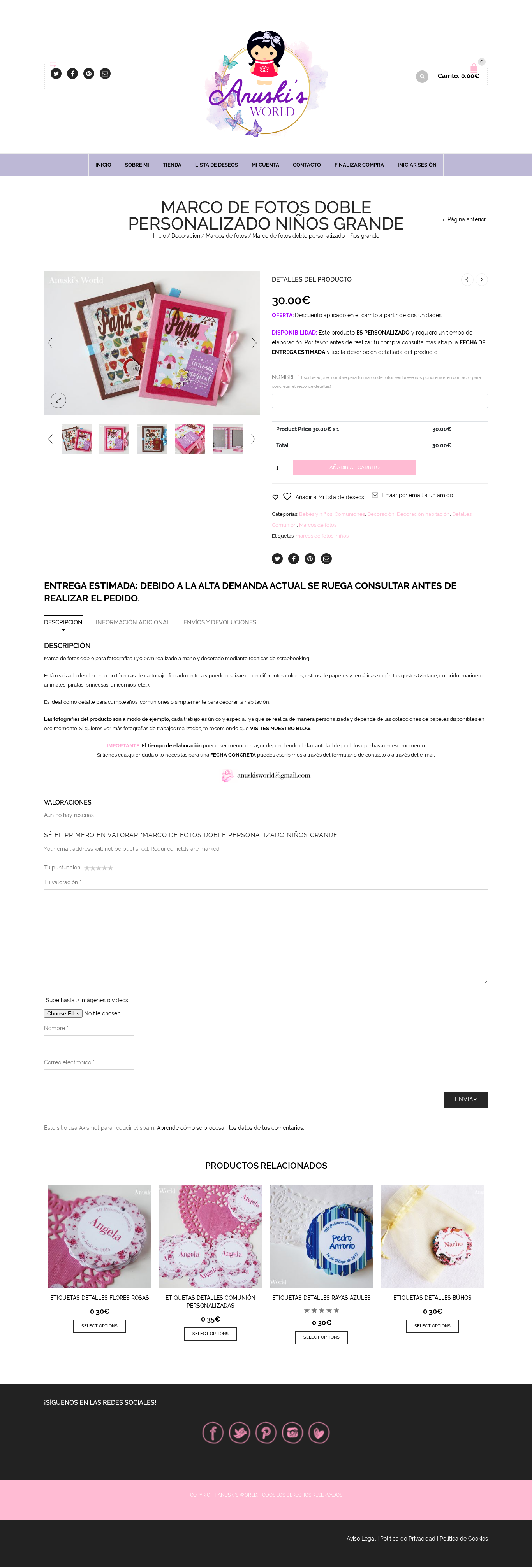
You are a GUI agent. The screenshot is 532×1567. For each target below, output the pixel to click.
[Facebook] (213, 1432)
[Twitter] (239, 1432)
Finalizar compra (359, 165)
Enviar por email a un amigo (417, 495)
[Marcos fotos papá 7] (114, 439)
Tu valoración (62, 882)
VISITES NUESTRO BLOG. (280, 728)
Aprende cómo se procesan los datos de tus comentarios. (230, 1128)
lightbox (58, 400)
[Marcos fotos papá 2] (152, 439)
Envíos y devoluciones (219, 623)
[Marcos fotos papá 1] (76, 439)
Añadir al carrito (354, 467)
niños (342, 536)
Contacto (307, 165)
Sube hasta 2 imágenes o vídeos (87, 1000)
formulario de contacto (359, 755)
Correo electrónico (69, 1062)
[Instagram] (292, 1432)
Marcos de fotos (226, 236)
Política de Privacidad (407, 1538)
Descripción (63, 623)
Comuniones (350, 514)
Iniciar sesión (417, 165)
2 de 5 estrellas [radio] (90, 869)
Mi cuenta (265, 165)
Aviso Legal (361, 1538)
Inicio (103, 165)
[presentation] (50, 343)
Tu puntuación (62, 867)
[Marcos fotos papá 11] (227, 439)
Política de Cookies (464, 1538)
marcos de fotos (314, 536)
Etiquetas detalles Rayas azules (321, 1298)
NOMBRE (376, 381)
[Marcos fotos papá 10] (189, 439)
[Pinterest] (266, 1432)
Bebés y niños (315, 514)
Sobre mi (137, 165)
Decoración (185, 236)
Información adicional (133, 623)
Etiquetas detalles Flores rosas (99, 1298)
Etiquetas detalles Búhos (432, 1298)
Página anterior (466, 219)
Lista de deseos (216, 165)
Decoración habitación (423, 514)
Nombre (56, 1028)
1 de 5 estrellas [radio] (87, 869)
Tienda (172, 165)
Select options (99, 1326)
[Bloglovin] (319, 1432)
